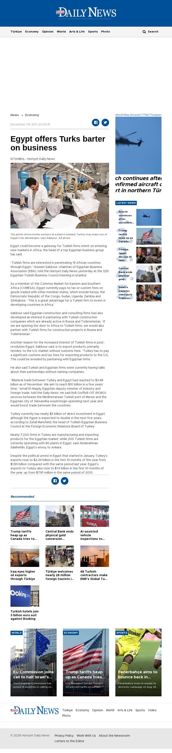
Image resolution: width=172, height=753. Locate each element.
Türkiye (16, 31)
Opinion (47, 31)
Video (152, 710)
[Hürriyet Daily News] (86, 13)
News (14, 115)
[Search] (144, 31)
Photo (105, 31)
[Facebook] (95, 122)
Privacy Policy (64, 735)
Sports (93, 31)
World (61, 31)
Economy (32, 31)
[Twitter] (105, 122)
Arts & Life (77, 31)
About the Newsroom (114, 735)
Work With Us (86, 735)
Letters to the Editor (69, 741)
